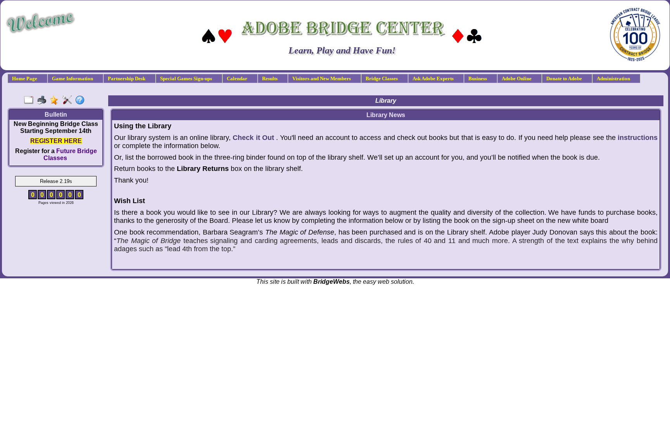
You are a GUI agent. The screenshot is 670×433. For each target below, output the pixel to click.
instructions (638, 137)
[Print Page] (43, 100)
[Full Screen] (30, 100)
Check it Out (253, 137)
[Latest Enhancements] (56, 100)
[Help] (81, 100)
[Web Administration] (68, 100)
